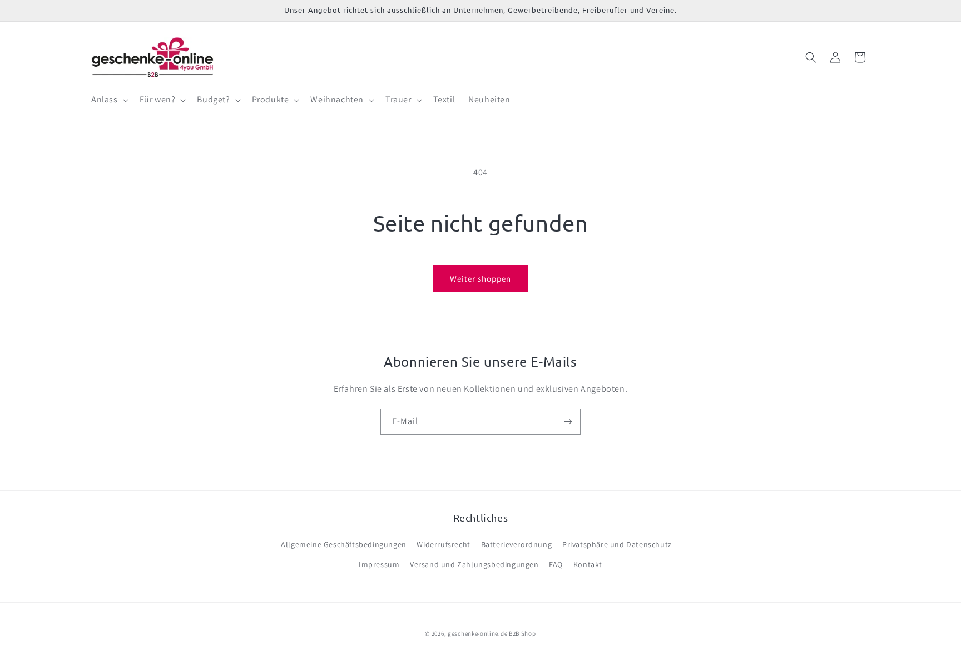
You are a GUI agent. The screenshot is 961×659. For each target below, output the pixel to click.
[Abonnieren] (568, 422)
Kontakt (587, 564)
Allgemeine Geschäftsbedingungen (344, 544)
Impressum (379, 564)
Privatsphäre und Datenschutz (617, 544)
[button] (109, 99)
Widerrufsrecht (443, 544)
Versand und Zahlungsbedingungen (474, 564)
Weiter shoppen (480, 278)
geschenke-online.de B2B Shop (492, 633)
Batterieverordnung (516, 544)
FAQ (556, 564)
